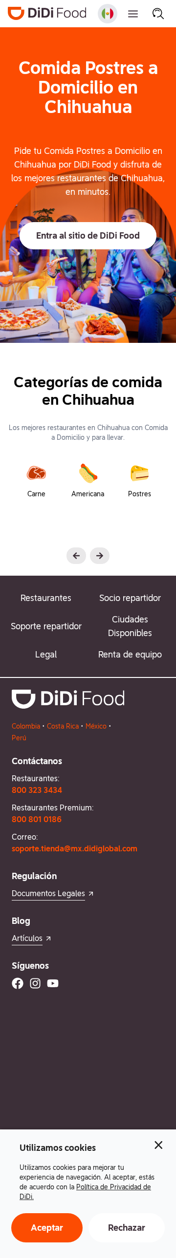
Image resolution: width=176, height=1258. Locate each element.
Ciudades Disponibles (130, 626)
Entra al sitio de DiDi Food (88, 235)
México (96, 726)
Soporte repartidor (46, 626)
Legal (46, 654)
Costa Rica (63, 726)
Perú (19, 738)
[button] (88, 235)
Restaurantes (46, 598)
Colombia (26, 726)
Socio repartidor (130, 598)
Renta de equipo (130, 654)
